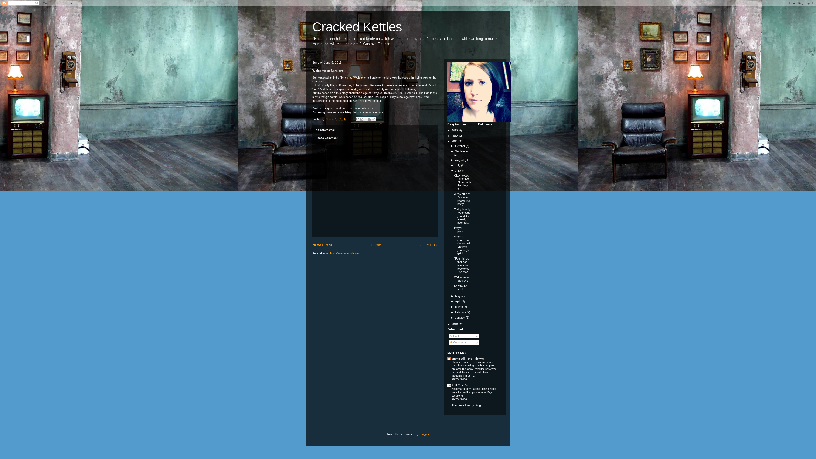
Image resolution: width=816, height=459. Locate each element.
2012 (455, 135)
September (462, 151)
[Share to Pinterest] (374, 119)
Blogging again (461, 362)
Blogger (424, 434)
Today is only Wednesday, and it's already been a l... (462, 216)
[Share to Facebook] (370, 119)
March (459, 306)
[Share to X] (366, 119)
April (458, 301)
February (461, 312)
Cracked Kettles (357, 27)
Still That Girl (460, 385)
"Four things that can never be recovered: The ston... (462, 265)
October (460, 146)
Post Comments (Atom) (344, 253)
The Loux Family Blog (466, 405)
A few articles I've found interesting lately (462, 199)
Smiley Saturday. (462, 388)
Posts (456, 336)
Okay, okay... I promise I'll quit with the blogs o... (462, 182)
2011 (455, 141)
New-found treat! (460, 287)
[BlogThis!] (362, 119)
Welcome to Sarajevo (461, 279)
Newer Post (322, 245)
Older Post (429, 245)
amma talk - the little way (468, 358)
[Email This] (358, 119)
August (460, 160)
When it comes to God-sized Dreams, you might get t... (462, 245)
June (458, 170)
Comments (459, 342)
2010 (455, 324)
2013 (455, 130)
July (458, 165)
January (460, 317)
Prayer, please (459, 229)
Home (376, 245)
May (458, 296)
